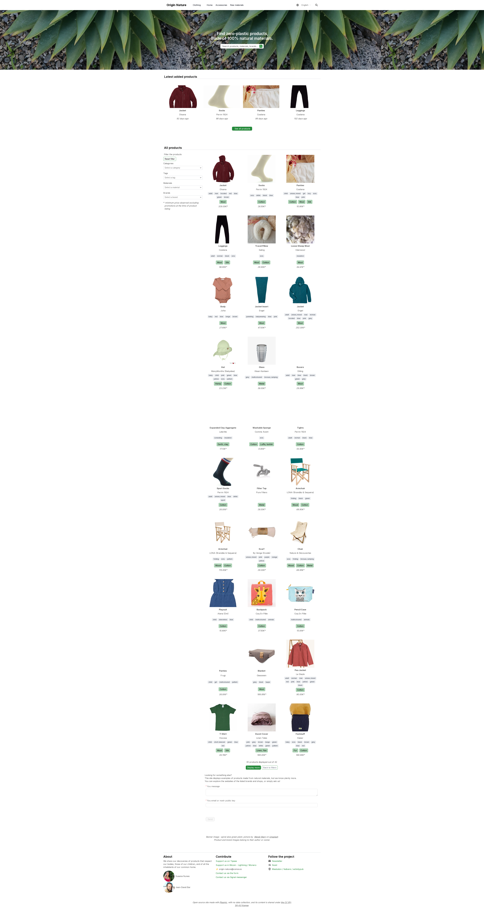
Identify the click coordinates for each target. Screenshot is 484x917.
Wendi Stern (260, 837)
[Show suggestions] (201, 168)
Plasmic (223, 902)
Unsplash (273, 837)
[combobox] (183, 168)
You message (213, 786)
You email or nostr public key (221, 800)
